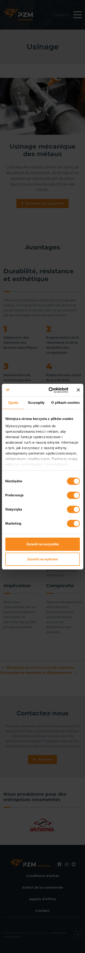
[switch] (73, 495)
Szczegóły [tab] (36, 402)
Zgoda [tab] (13, 402)
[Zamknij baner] (78, 389)
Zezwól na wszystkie (42, 544)
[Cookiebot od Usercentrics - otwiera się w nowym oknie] (50, 390)
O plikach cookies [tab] (65, 402)
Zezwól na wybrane (42, 559)
